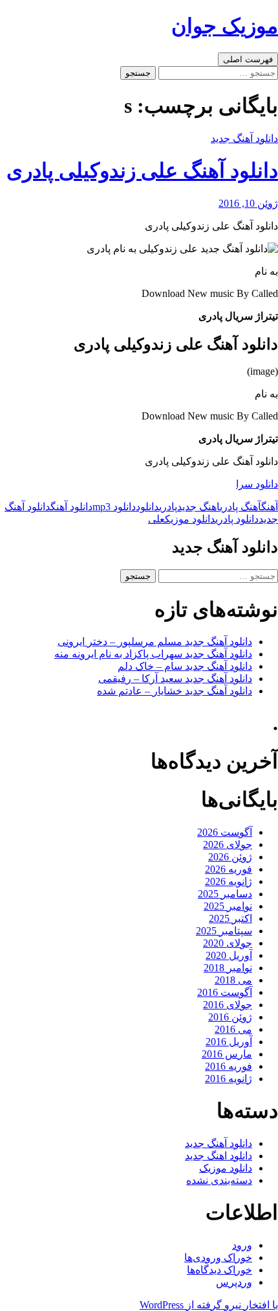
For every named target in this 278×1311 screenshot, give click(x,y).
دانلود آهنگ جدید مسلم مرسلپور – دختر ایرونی (155, 641)
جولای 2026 (227, 844)
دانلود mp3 (114, 506)
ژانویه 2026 (228, 881)
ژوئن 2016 (230, 1016)
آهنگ (269, 506)
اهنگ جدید (198, 506)
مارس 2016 (227, 1053)
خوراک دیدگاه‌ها (219, 1269)
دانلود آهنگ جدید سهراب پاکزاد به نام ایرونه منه (153, 653)
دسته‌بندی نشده (219, 1180)
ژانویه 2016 (228, 1078)
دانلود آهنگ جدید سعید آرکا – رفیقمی (175, 678)
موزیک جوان (224, 26)
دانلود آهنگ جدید (244, 138)
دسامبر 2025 (225, 893)
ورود (242, 1245)
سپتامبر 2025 (224, 930)
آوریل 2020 (229, 955)
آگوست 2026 (224, 832)
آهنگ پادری (240, 506)
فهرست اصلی (248, 59)
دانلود (147, 506)
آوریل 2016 (229, 1041)
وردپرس (234, 1282)
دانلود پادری (237, 519)
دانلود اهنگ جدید (218, 1155)
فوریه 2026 (228, 869)
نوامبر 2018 (228, 967)
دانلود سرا (257, 484)
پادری (168, 506)
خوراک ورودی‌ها (218, 1257)
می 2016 (233, 1029)
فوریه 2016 (228, 1066)
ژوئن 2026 (230, 856)
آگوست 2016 (224, 992)
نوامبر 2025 (228, 906)
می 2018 (233, 980)
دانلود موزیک (190, 519)
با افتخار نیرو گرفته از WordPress (209, 1304)
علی (156, 519)
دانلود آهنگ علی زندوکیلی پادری (142, 170)
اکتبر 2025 (230, 918)
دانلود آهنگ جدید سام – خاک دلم (185, 666)
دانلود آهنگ (71, 506)
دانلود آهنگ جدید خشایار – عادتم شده (174, 690)
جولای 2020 (227, 943)
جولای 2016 (227, 1004)
